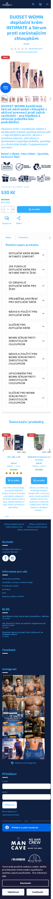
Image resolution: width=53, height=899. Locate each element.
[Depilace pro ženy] (18, 859)
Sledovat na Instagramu (25, 763)
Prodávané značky (10, 586)
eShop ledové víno (14, 527)
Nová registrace (9, 811)
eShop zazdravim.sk (38, 524)
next (49, 450)
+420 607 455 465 (9, 552)
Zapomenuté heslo (10, 815)
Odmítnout (13, 892)
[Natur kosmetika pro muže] (18, 843)
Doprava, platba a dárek (13, 596)
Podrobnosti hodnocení (26, 52)
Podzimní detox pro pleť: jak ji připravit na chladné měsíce (22, 633)
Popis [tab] (8, 237)
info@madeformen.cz (12, 549)
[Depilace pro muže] (35, 843)
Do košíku (36, 209)
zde (4, 876)
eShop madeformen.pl (37, 527)
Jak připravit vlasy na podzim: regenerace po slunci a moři (24, 624)
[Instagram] (12, 558)
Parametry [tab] (23, 237)
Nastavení (25, 883)
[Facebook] (5, 558)
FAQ (4, 593)
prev (3, 450)
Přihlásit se (10, 805)
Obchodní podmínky (11, 579)
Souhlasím (37, 892)
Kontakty (6, 589)
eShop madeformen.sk (14, 524)
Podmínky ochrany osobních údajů (17, 582)
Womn (26, 44)
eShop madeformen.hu (27, 529)
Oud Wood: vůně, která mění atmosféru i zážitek (25, 616)
